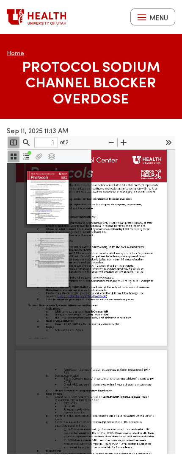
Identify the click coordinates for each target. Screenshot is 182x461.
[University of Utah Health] (36, 17)
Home (15, 53)
